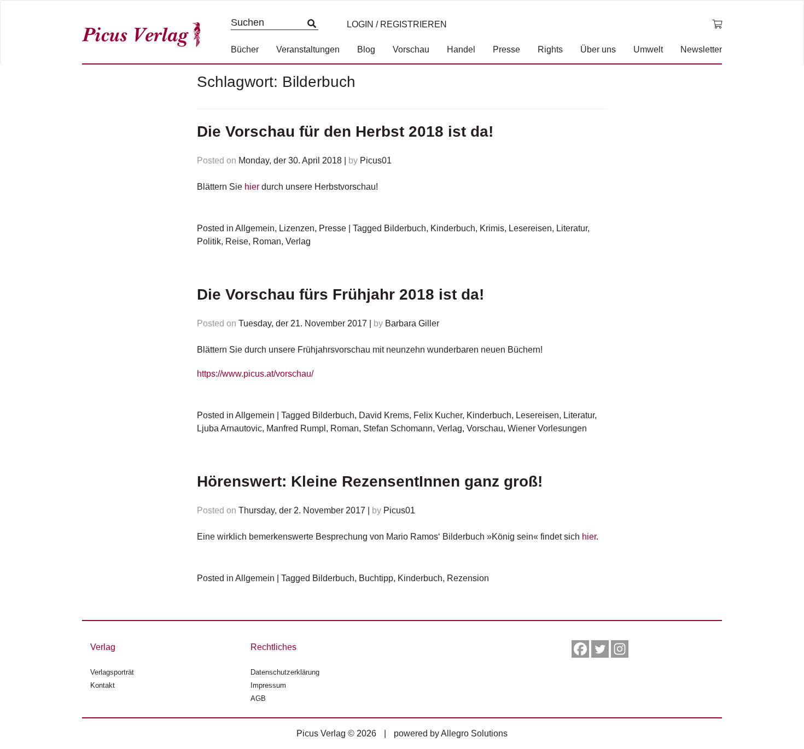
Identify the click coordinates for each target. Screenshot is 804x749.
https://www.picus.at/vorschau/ (255, 373)
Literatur (571, 228)
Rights (550, 49)
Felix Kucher (437, 415)
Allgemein (255, 228)
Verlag (298, 241)
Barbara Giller (412, 323)
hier (251, 186)
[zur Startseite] (145, 32)
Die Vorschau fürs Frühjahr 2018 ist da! (340, 294)
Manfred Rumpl (296, 428)
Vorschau (411, 49)
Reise (236, 241)
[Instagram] (619, 649)
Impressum (268, 685)
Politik (209, 241)
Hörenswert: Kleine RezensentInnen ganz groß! (370, 481)
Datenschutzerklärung (284, 672)
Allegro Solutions (474, 733)
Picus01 (376, 160)
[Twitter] (600, 649)
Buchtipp (376, 578)
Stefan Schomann (398, 428)
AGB (258, 698)
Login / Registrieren (397, 24)
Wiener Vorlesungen (547, 428)
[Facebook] (580, 649)
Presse (506, 49)
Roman (267, 241)
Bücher (245, 49)
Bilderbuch (405, 228)
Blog (366, 49)
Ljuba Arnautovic (229, 428)
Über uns (598, 49)
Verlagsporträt (112, 672)
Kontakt (102, 685)
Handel (461, 49)
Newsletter (701, 49)
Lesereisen (530, 228)
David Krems (384, 415)
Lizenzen (296, 228)
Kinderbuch (452, 228)
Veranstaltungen (308, 49)
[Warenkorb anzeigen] (717, 24)
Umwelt (648, 49)
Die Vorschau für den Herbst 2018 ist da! (345, 131)
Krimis (492, 228)
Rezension (468, 578)
